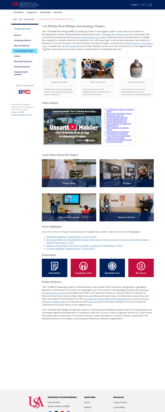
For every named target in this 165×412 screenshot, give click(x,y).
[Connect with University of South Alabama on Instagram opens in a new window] (68, 409)
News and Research (22, 45)
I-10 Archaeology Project (23, 51)
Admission (45, 12)
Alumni (87, 402)
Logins (134, 4)
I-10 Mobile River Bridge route (115, 34)
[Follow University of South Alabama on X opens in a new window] (56, 409)
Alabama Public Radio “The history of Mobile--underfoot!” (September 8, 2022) (84, 245)
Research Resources (22, 66)
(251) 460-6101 (54, 402)
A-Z (144, 4)
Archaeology (29, 19)
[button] (151, 4)
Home (15, 19)
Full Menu (18, 12)
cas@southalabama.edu (21, 115)
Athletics (88, 407)
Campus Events (120, 402)
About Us (17, 35)
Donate (58, 12)
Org (20, 19)
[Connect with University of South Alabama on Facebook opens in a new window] (50, 409)
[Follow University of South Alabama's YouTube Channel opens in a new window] (62, 409)
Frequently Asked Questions (21, 73)
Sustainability (119, 407)
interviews (93, 301)
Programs (32, 12)
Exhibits (17, 56)
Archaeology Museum (22, 40)
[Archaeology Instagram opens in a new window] (24, 92)
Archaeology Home (22, 28)
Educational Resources (23, 61)
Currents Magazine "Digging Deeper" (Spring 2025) (70, 248)
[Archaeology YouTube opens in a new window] (28, 92)
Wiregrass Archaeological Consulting (88, 37)
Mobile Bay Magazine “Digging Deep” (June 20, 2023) (71, 237)
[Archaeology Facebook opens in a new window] (20, 92)
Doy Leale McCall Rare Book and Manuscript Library (108, 299)
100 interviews (68, 46)
